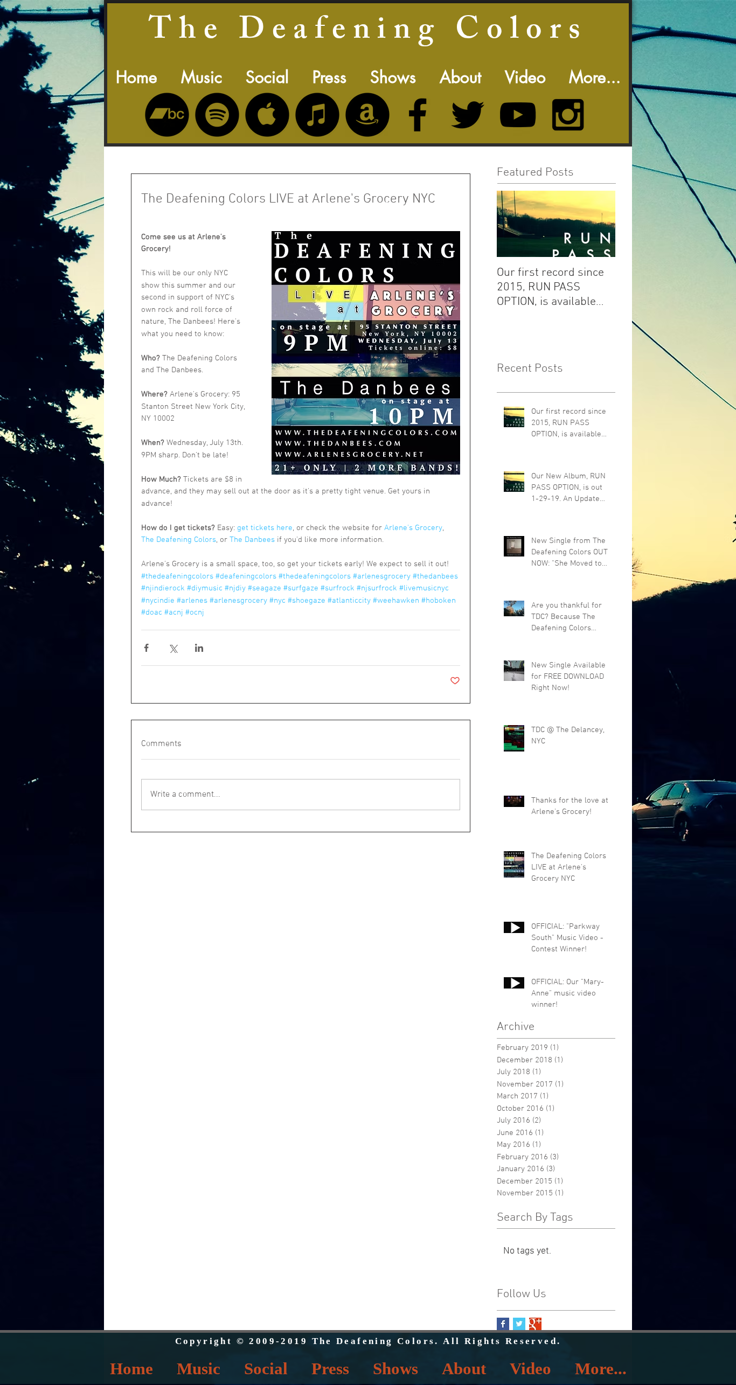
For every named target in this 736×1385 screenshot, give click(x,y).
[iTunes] (317, 115)
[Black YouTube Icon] (518, 115)
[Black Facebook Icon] (417, 115)
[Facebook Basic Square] (503, 1324)
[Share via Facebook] (146, 648)
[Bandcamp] (167, 115)
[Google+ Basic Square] (535, 1324)
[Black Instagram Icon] (568, 115)
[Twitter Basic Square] (519, 1324)
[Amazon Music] (367, 115)
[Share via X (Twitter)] (173, 648)
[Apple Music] (267, 115)
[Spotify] (217, 115)
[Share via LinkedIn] (199, 648)
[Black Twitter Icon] (468, 115)
